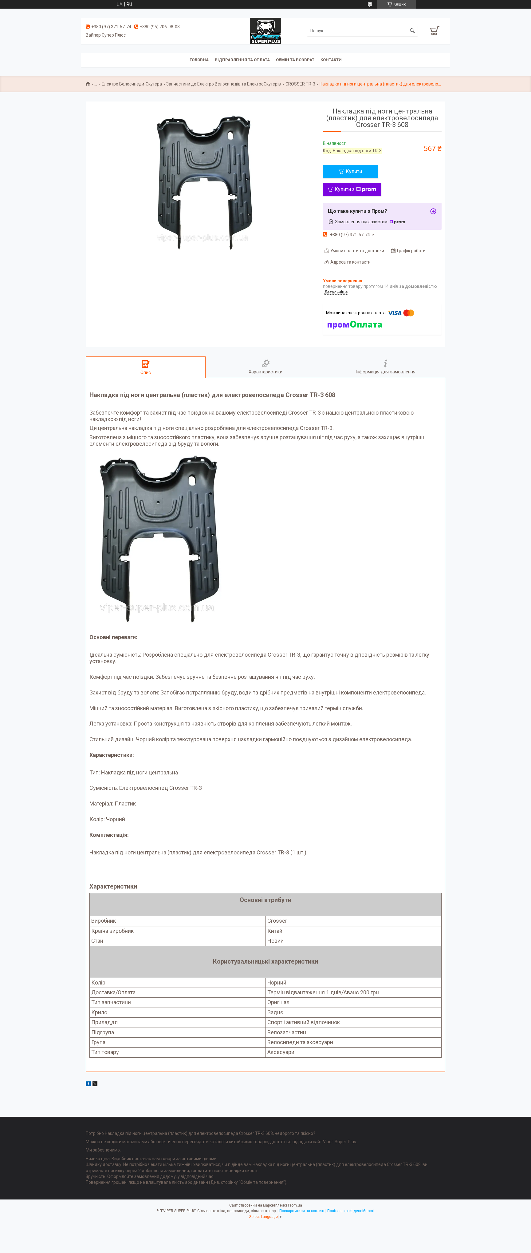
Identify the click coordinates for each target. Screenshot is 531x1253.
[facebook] (88, 1084)
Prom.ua (295, 1205)
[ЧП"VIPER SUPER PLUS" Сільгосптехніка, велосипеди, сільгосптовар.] (265, 30)
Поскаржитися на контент (301, 1211)
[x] (94, 1084)
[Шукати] (412, 31)
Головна (199, 60)
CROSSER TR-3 (300, 84)
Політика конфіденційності (350, 1211)
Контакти (331, 60)
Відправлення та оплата (242, 60)
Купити (354, 171)
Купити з (345, 189)
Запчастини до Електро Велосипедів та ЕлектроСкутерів (223, 84)
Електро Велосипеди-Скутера (132, 84)
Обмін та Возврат (295, 60)
